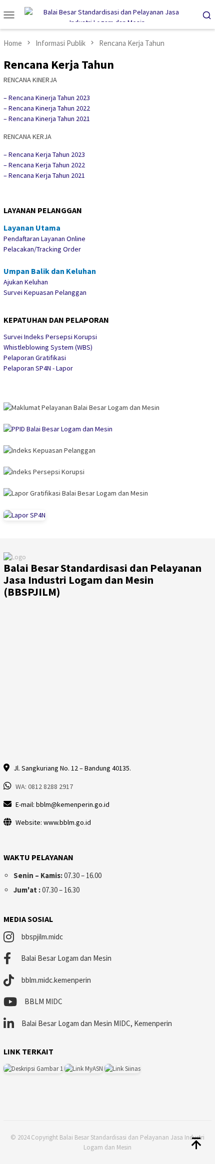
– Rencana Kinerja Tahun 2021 (47, 118)
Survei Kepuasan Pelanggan (45, 292)
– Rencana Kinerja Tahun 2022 (47, 108)
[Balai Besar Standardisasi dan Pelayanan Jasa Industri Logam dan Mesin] (107, 13)
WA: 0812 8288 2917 (44, 786)
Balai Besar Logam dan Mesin (66, 958)
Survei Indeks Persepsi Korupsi (50, 336)
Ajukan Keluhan (26, 281)
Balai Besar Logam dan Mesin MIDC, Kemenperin (97, 1023)
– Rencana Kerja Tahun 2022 (44, 164)
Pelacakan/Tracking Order (42, 249)
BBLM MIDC (43, 1001)
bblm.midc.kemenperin (56, 980)
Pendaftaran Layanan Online (45, 238)
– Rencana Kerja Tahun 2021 (44, 175)
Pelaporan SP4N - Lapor (38, 368)
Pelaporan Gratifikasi (35, 357)
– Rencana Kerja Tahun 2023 (44, 154)
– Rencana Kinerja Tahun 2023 (47, 97)
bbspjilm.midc (42, 936)
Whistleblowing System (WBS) (48, 347)
